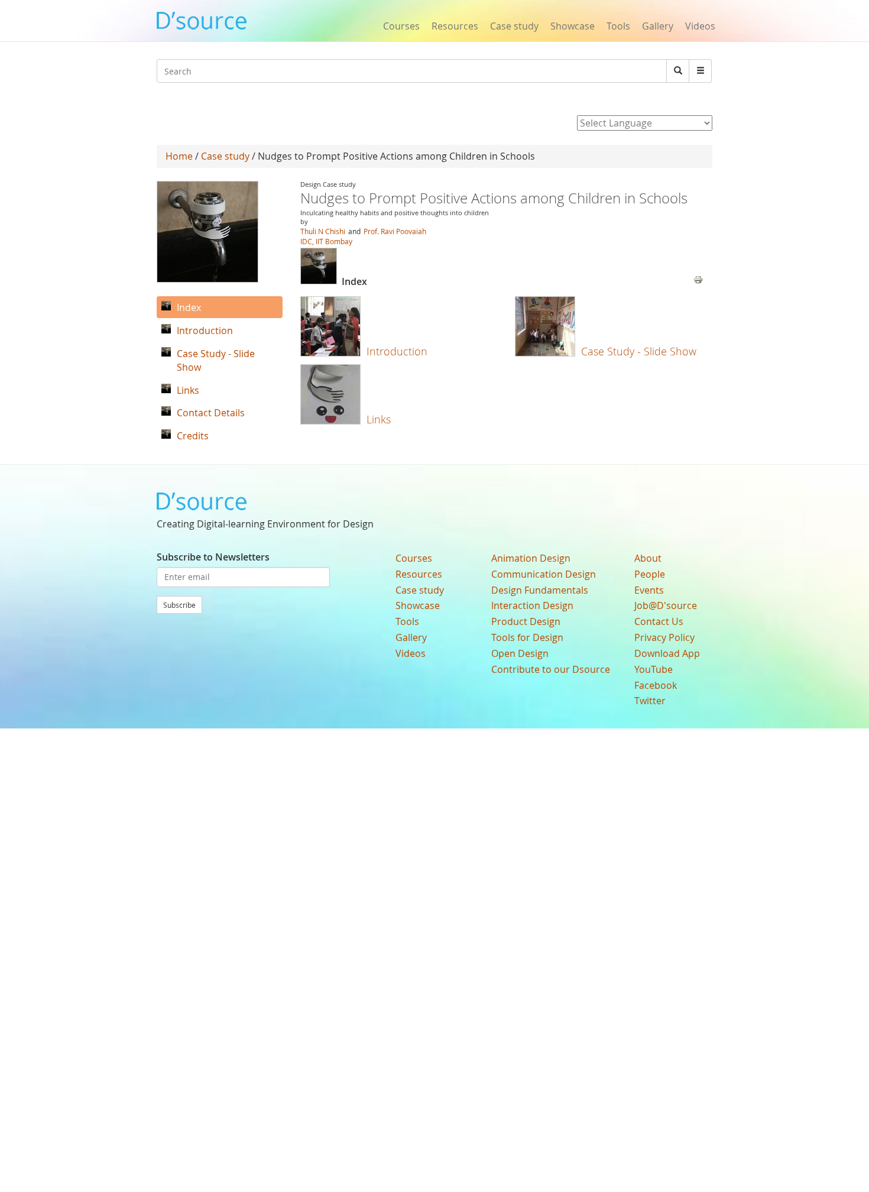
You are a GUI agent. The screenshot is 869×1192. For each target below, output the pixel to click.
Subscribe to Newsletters (213, 556)
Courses (401, 26)
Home (179, 156)
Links (379, 419)
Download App (667, 653)
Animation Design (530, 558)
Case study (514, 26)
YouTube (653, 669)
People (649, 574)
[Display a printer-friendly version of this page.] (698, 278)
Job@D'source (665, 605)
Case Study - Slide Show (638, 351)
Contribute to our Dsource (550, 669)
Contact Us (658, 621)
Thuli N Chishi (322, 231)
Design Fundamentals (539, 590)
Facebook (655, 685)
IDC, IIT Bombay (326, 241)
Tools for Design (527, 637)
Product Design (525, 621)
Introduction (397, 351)
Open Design (520, 653)
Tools (618, 26)
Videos (700, 26)
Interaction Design (532, 605)
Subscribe (179, 605)
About (648, 558)
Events (649, 590)
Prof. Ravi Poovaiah (395, 231)
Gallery (657, 26)
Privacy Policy (664, 637)
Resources (455, 26)
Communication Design (543, 574)
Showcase (572, 26)
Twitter (650, 700)
